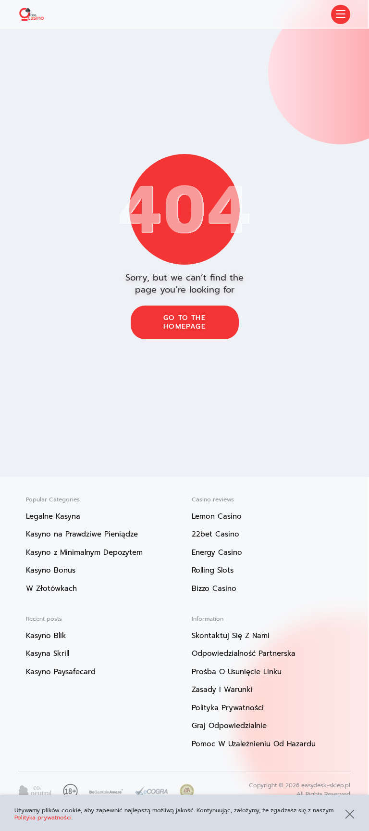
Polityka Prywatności (228, 708)
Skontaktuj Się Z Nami (231, 635)
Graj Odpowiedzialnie (229, 725)
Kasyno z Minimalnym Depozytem (84, 552)
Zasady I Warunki (222, 689)
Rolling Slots (213, 570)
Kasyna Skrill (47, 653)
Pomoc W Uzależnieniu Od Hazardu (254, 744)
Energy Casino (217, 552)
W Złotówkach (51, 588)
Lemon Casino (217, 516)
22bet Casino (215, 534)
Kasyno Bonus (50, 570)
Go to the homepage (184, 322)
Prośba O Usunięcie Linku (237, 671)
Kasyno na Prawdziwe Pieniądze (82, 534)
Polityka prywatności (43, 817)
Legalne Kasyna (53, 516)
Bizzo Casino (214, 588)
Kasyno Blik (46, 635)
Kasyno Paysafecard (61, 671)
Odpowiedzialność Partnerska (243, 653)
